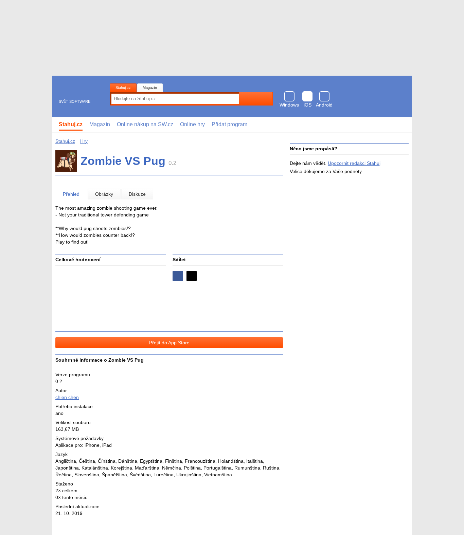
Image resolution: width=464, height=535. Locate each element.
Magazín (150, 87)
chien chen (67, 397)
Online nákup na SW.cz (145, 124)
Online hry (192, 124)
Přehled (71, 194)
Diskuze (137, 194)
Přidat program (229, 124)
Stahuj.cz (123, 87)
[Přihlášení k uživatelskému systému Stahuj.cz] (402, 124)
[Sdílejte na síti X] (191, 276)
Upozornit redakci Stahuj (354, 163)
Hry (84, 141)
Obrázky (104, 194)
